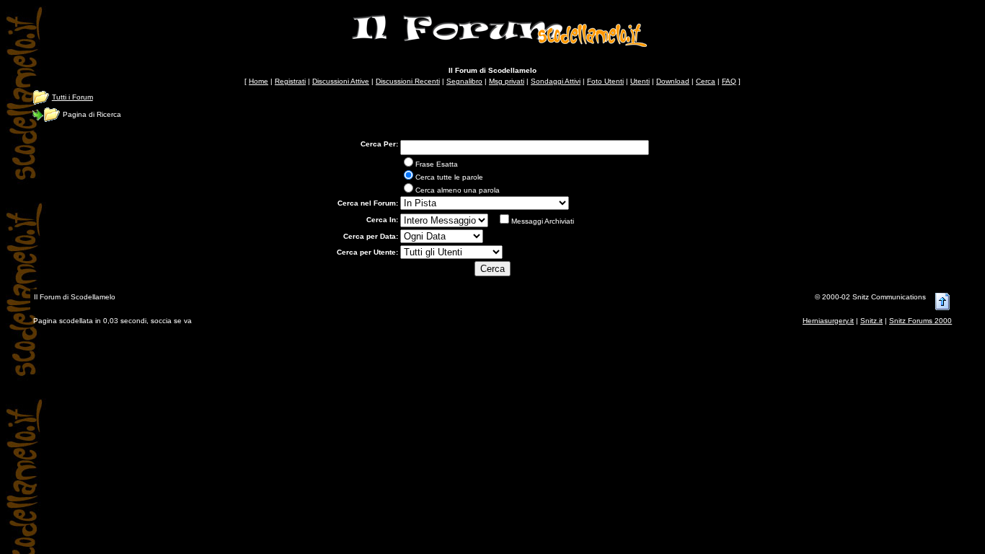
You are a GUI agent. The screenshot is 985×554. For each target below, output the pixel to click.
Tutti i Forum (72, 97)
